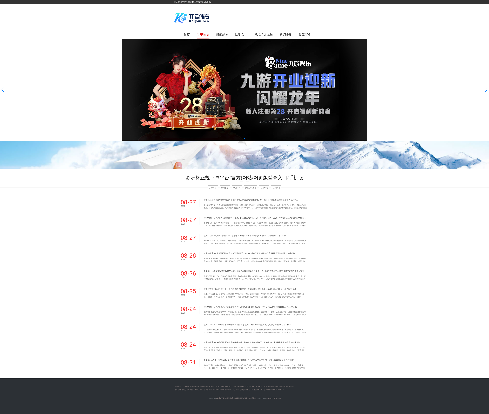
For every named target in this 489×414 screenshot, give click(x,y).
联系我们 (305, 34)
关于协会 (203, 34)
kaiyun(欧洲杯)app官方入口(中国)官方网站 (198, 386)
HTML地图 (277, 398)
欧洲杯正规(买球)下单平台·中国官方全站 (279, 386)
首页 (187, 34)
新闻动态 (222, 34)
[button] (486, 90)
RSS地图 (269, 398)
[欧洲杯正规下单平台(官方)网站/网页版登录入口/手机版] (192, 18)
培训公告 (241, 34)
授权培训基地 (263, 34)
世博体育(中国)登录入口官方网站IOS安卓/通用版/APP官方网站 (239, 386)
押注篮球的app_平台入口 (183, 389)
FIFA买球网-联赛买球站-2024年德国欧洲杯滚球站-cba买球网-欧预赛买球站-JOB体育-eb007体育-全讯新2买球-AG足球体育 (239, 389)
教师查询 (286, 34)
